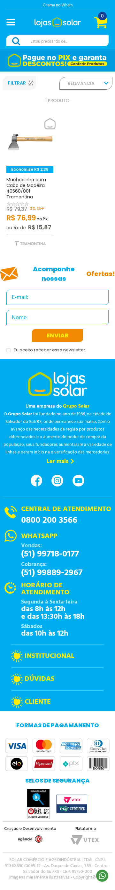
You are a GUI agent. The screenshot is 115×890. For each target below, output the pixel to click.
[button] (13, 23)
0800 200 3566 (49, 520)
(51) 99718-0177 (50, 554)
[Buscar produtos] (17, 41)
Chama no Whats (58, 5)
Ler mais (57, 461)
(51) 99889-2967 (51, 573)
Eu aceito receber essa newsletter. (50, 350)
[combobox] (57, 41)
